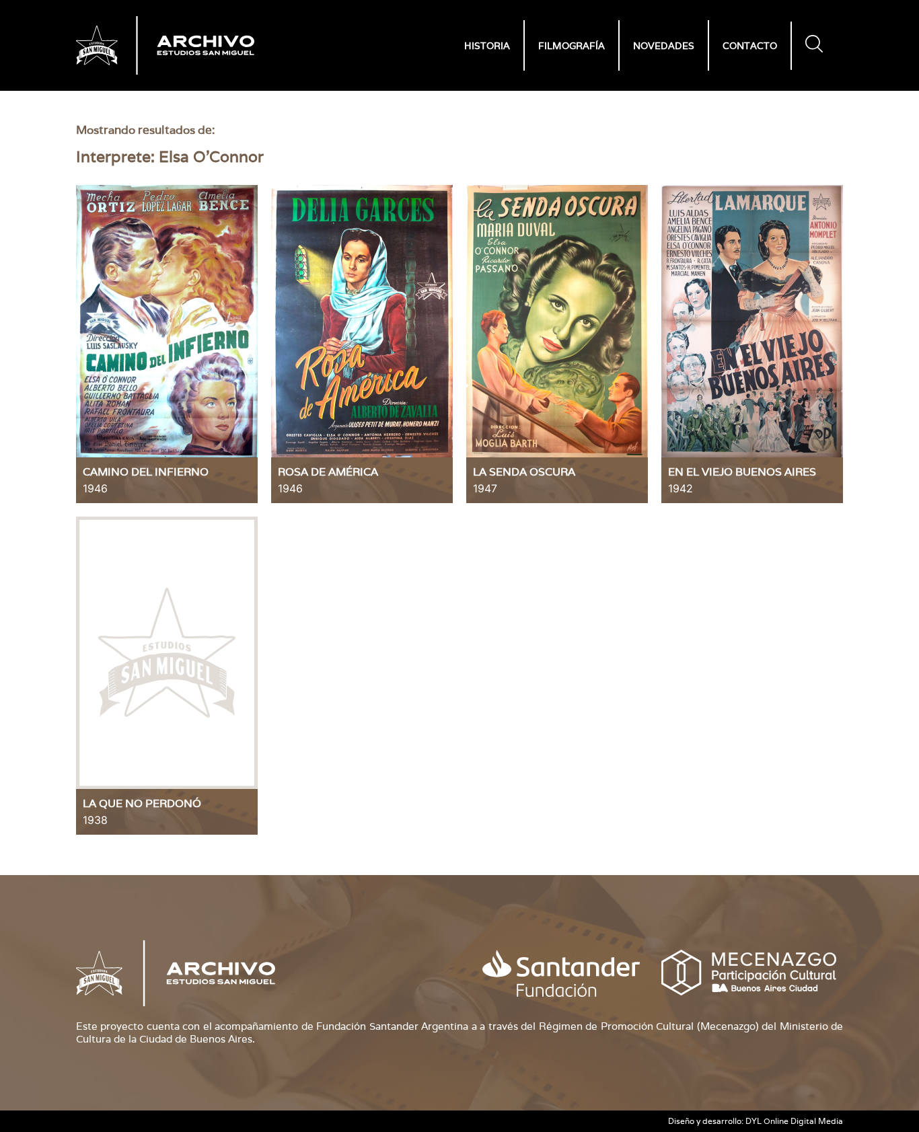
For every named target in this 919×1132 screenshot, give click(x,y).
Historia (487, 46)
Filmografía (571, 46)
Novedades (663, 46)
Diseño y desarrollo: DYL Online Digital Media (755, 1121)
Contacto (750, 46)
